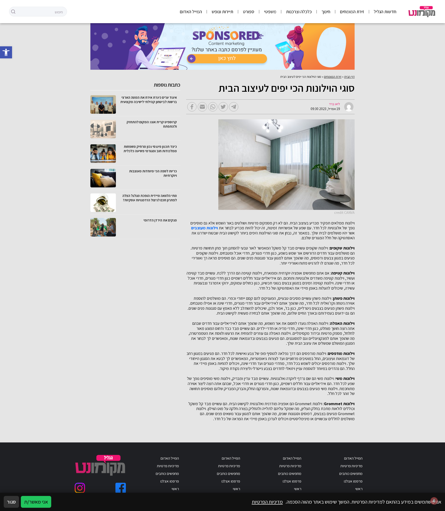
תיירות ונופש (222, 12)
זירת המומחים (352, 12)
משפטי (270, 12)
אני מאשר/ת (36, 501)
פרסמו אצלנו (353, 481)
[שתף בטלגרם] (233, 106)
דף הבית (349, 77)
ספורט (248, 12)
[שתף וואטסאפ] (212, 106)
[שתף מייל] (202, 106)
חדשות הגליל (385, 12)
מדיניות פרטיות (351, 465)
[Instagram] (79, 488)
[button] (6, 52)
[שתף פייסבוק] (192, 106)
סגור (11, 501)
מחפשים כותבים (350, 473)
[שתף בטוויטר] (223, 106)
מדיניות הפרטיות (267, 501)
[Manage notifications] (434, 501)
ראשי (358, 488)
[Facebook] (120, 488)
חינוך (325, 12)
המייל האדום (191, 12)
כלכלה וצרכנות (299, 12)
